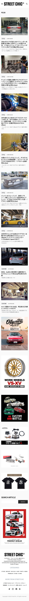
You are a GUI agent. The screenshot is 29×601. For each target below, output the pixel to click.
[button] (2, 4)
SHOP (18, 571)
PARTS (22, 571)
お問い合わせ (19, 585)
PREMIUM (10, 573)
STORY (3, 571)
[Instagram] (13, 589)
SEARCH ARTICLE (8, 497)
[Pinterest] (19, 589)
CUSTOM (4, 269)
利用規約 (5, 585)
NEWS (26, 571)
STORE (20, 573)
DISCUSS (13, 571)
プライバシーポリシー (20, 583)
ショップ (25, 585)
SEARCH (23, 501)
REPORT (8, 571)
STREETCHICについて (9, 583)
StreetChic (14, 596)
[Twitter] (9, 589)
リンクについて (11, 585)
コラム (3, 38)
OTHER (15, 573)
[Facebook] (16, 589)
